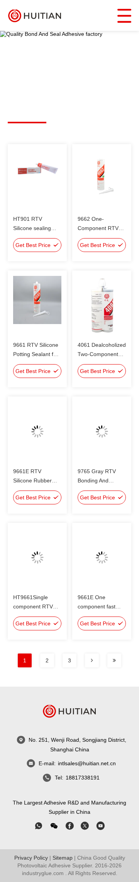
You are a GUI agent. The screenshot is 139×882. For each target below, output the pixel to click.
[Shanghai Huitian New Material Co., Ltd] (35, 15)
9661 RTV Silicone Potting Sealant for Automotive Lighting (37, 354)
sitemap (63, 858)
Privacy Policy (31, 858)
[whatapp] (38, 825)
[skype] (69, 825)
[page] (92, 660)
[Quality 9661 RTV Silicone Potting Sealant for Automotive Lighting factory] (37, 305)
